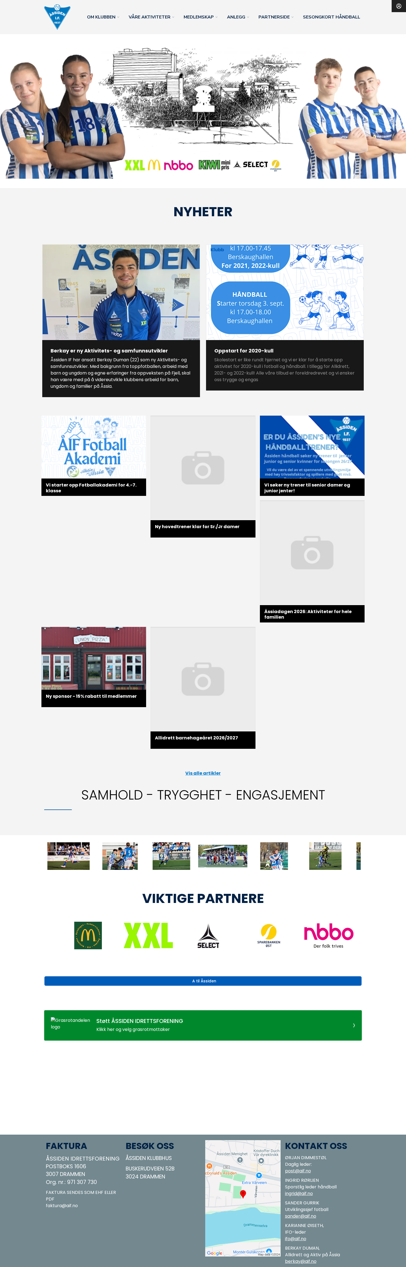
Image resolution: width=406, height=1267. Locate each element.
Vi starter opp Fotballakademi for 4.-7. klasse (91, 488)
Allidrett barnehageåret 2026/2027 (196, 738)
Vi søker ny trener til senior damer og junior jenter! (307, 488)
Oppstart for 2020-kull (243, 350)
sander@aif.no (300, 1216)
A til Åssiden (204, 981)
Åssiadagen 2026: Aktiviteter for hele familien (308, 614)
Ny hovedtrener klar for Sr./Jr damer (197, 526)
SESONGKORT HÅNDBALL (331, 17)
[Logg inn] (399, 6)
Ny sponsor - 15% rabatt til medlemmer (91, 696)
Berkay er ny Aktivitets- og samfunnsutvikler (109, 350)
